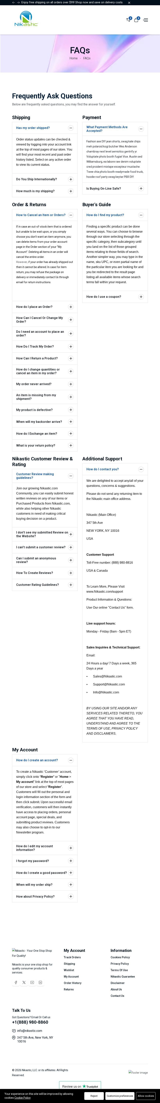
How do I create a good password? (41, 873)
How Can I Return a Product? (37, 358)
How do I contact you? (102, 469)
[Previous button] (18, 2)
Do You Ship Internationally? (36, 179)
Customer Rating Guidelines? (37, 585)
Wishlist (69, 970)
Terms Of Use (119, 970)
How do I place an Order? (34, 307)
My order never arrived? (34, 384)
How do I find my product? (105, 215)
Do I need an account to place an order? (40, 333)
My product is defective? (34, 410)
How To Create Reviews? (34, 573)
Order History (72, 983)
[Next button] (13, 2)
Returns (69, 989)
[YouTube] (32, 982)
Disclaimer (118, 983)
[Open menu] (145, 19)
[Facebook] (16, 982)
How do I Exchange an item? (36, 433)
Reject (94, 1095)
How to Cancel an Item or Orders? (41, 215)
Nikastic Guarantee (123, 976)
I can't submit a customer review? (41, 547)
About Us (116, 989)
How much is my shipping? (35, 191)
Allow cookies (146, 1095)
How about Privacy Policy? (35, 896)
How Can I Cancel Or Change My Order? (39, 319)
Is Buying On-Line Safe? (103, 188)
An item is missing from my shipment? (36, 397)
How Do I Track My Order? (35, 346)
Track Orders (72, 957)
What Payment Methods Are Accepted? (107, 129)
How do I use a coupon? (103, 297)
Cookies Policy (120, 957)
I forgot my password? (32, 861)
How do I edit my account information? (34, 848)
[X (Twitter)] (24, 982)
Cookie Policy (22, 1097)
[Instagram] (40, 982)
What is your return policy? (35, 445)
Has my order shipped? (33, 128)
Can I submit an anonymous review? (36, 560)
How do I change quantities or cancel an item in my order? (38, 371)
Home (73, 58)
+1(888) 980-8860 (30, 1022)
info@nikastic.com (29, 1031)
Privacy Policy (120, 963)
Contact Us (117, 995)
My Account (71, 976)
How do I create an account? (37, 760)
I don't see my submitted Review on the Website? (42, 534)
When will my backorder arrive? (39, 422)
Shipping (69, 963)
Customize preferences (120, 1095)
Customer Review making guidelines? (35, 476)
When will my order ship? (34, 885)
